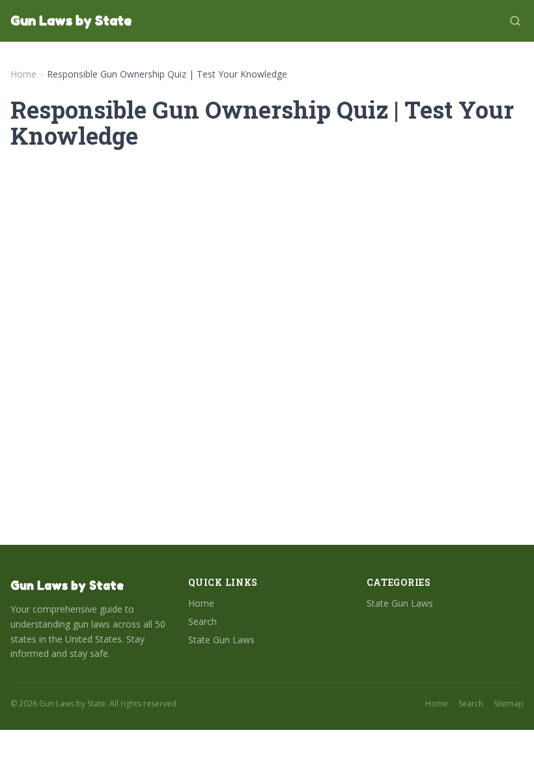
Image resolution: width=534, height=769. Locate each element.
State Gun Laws (221, 639)
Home (23, 74)
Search (202, 621)
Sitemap (509, 704)
